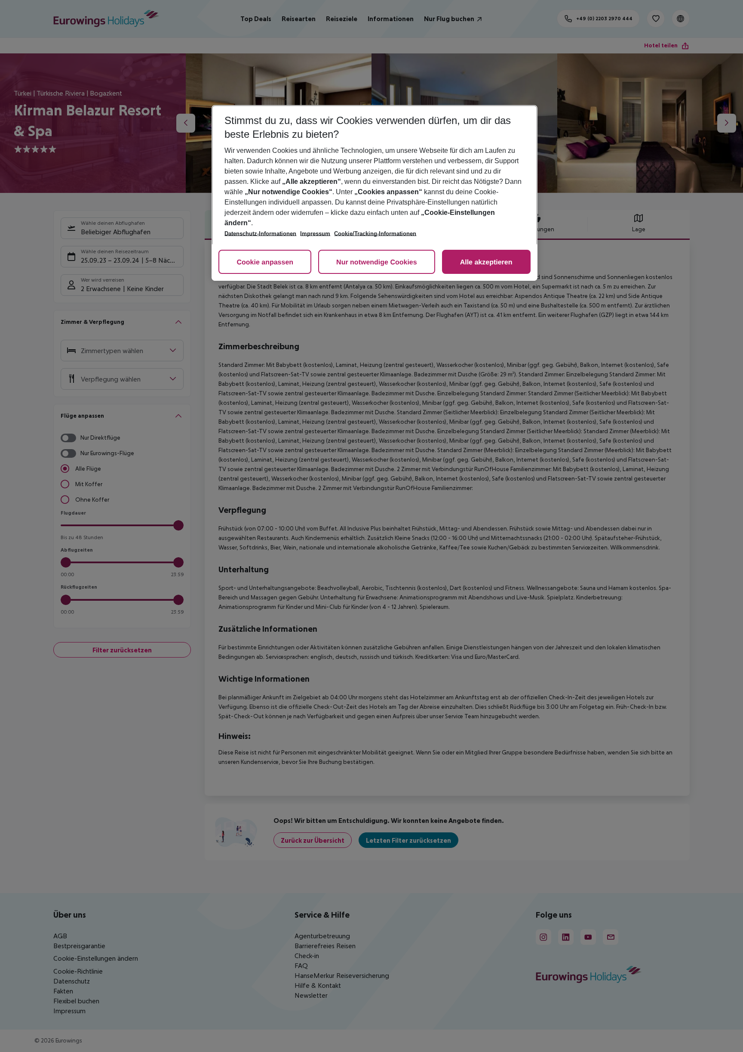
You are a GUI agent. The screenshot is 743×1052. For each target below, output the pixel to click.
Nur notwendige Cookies (376, 262)
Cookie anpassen (264, 262)
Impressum (315, 233)
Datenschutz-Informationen (260, 233)
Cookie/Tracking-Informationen (375, 233)
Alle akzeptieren (486, 262)
